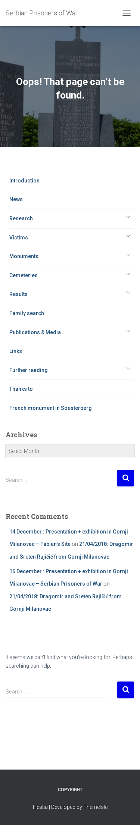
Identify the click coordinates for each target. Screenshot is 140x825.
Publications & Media (35, 332)
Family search (26, 313)
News (16, 199)
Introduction (24, 181)
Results (18, 294)
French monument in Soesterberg (50, 408)
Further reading (28, 370)
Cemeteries (23, 275)
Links (15, 351)
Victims (18, 238)
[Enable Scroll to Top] (125, 810)
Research (21, 218)
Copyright (70, 789)
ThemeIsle (95, 807)
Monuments (23, 256)
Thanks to (21, 389)
